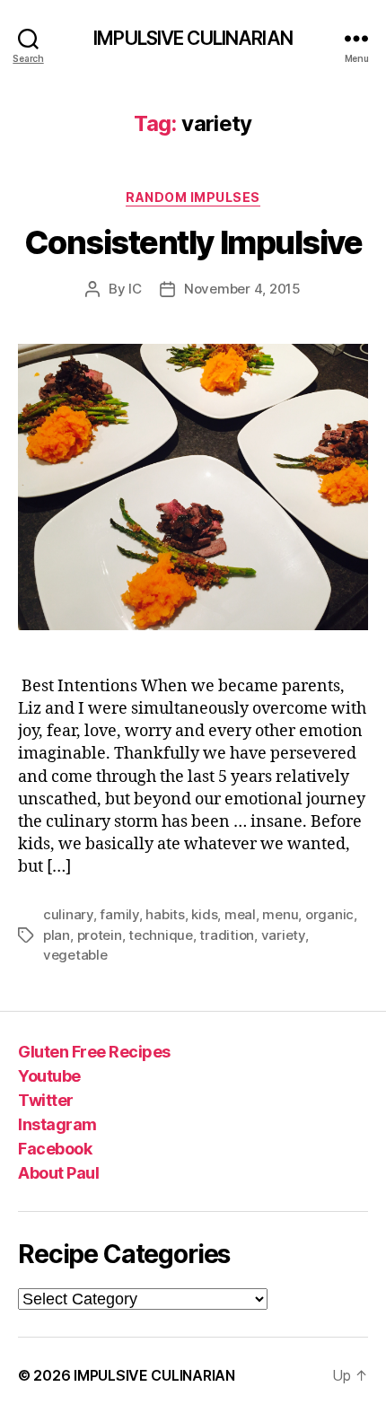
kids (204, 914)
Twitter (46, 1100)
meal (240, 914)
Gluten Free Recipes (94, 1051)
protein (99, 934)
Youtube (49, 1075)
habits (164, 914)
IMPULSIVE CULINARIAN (193, 38)
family (119, 914)
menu (280, 914)
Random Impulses (193, 197)
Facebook (55, 1148)
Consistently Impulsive (193, 242)
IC (135, 288)
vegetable (75, 954)
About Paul (58, 1172)
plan (56, 934)
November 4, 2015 (242, 288)
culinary (68, 914)
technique (160, 934)
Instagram (57, 1124)
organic (329, 914)
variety (283, 934)
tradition (226, 934)
